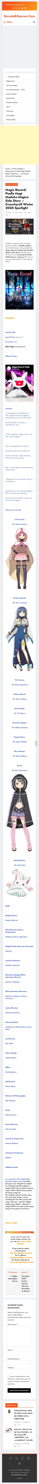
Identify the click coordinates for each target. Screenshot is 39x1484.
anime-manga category (24, 1242)
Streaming (10, 111)
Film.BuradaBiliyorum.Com (21, 1253)
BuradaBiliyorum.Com (19, 16)
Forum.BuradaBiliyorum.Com (22, 1262)
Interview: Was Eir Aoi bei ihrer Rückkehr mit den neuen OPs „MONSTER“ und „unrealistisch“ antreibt (23, 1434)
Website (11, 1367)
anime (20, 1181)
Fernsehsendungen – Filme (16, 90)
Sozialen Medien (12, 102)
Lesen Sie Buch (12, 94)
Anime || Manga (11, 184)
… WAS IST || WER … (14, 77)
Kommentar (13, 1324)
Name (11, 1350)
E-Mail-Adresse (14, 1359)
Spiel (8, 107)
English (19, 1478)
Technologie (11, 115)
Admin (9, 212)
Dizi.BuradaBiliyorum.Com (21, 1257)
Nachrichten (11, 98)
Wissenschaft (11, 119)
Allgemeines (11, 81)
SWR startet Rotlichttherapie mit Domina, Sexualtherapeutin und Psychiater (15, 5)
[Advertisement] (19, 47)
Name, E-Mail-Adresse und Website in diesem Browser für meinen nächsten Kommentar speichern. (19, 1380)
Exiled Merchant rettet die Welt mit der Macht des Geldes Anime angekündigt (23, 1414)
